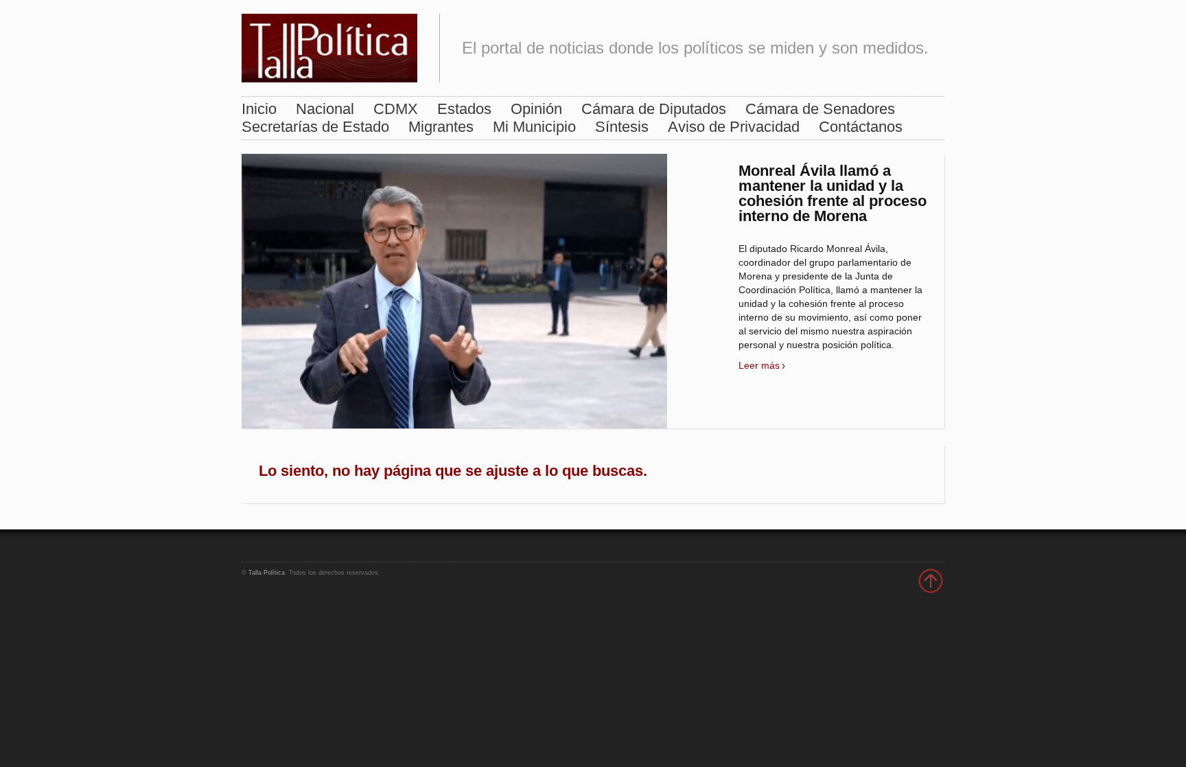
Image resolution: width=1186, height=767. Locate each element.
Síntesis (622, 126)
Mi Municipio (534, 126)
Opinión (536, 108)
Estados (464, 108)
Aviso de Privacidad (734, 126)
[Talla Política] (329, 45)
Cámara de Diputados (653, 108)
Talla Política (266, 572)
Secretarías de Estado (315, 126)
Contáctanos (861, 126)
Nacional (325, 108)
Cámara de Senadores (820, 108)
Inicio (259, 108)
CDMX (395, 108)
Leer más (759, 365)
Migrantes (441, 126)
